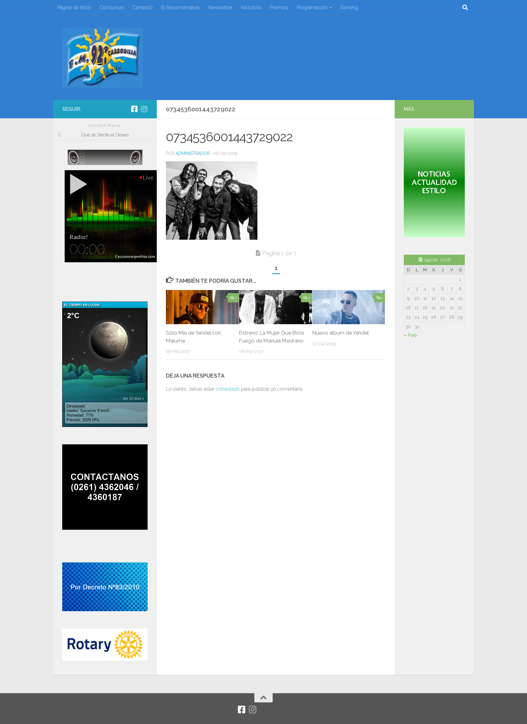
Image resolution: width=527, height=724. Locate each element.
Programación (312, 7)
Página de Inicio (74, 7)
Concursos (112, 7)
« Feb (410, 335)
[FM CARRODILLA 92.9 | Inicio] (102, 57)
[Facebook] (134, 109)
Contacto (142, 7)
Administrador (193, 153)
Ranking (349, 7)
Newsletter (220, 7)
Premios (279, 7)
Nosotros (251, 7)
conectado (228, 389)
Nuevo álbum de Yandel (340, 333)
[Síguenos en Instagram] (144, 109)
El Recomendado (180, 7)
